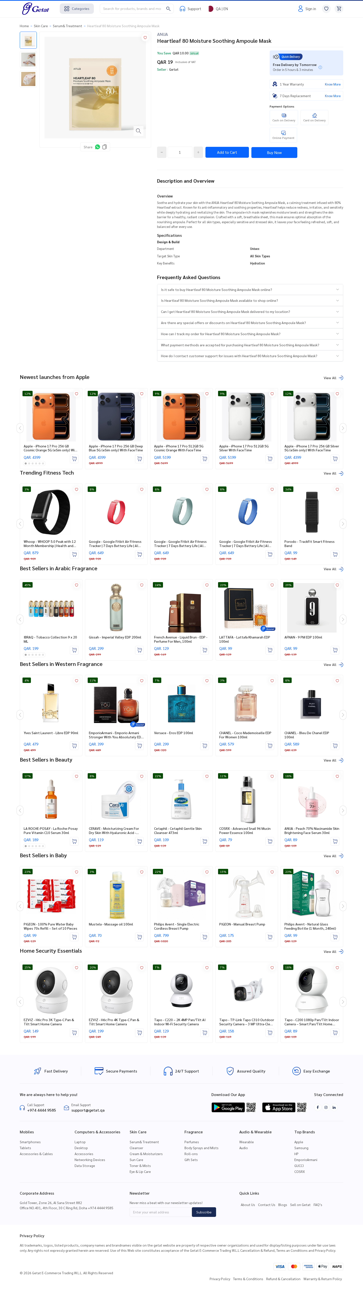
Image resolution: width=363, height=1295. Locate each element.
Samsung (301, 1147)
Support (194, 8)
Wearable (246, 1142)
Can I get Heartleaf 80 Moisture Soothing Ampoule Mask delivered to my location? (225, 311)
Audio (243, 1147)
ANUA (162, 34)
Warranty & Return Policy (322, 1278)
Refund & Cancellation (283, 1278)
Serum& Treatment (67, 25)
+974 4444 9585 (41, 1110)
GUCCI (299, 1165)
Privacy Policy (220, 1278)
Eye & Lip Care (140, 1171)
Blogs (282, 1204)
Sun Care (136, 1159)
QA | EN (222, 8)
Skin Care (41, 25)
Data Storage (85, 1165)
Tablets (25, 1147)
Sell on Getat (300, 1204)
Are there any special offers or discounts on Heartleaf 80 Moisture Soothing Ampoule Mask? (233, 322)
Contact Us (266, 1204)
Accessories (84, 1153)
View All (330, 377)
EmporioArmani (305, 1159)
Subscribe (204, 1212)
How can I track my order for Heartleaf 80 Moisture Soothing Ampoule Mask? (221, 333)
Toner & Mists (140, 1165)
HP (296, 1153)
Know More (333, 84)
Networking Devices (90, 1159)
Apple (298, 1142)
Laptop (80, 1142)
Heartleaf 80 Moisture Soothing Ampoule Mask (123, 25)
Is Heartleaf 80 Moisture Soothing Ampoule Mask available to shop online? (219, 300)
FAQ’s (318, 1204)
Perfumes (191, 1142)
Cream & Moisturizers (146, 1153)
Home (24, 25)
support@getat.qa (88, 1110)
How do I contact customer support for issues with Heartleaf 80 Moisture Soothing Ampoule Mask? (239, 355)
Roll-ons (191, 1153)
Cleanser (136, 1147)
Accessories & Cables (36, 1153)
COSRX (299, 1171)
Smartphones (30, 1142)
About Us (248, 1204)
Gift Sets (191, 1159)
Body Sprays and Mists (201, 1147)
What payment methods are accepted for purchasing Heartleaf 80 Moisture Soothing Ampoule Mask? (240, 345)
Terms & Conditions (248, 1278)
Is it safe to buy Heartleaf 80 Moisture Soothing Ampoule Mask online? (216, 289)
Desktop (81, 1147)
